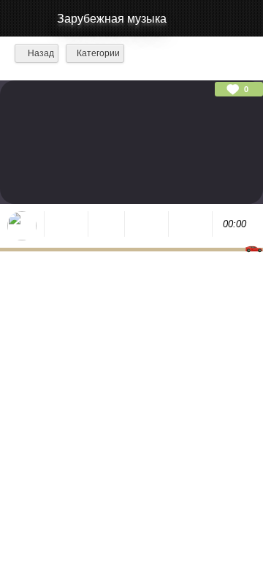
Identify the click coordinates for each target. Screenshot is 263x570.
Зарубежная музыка (112, 18)
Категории (98, 53)
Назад (40, 53)
